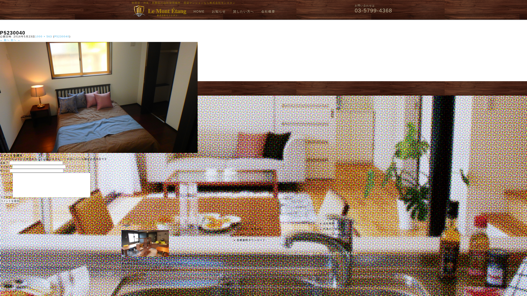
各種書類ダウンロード (251, 240)
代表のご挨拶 (331, 229)
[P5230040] (99, 152)
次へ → (15, 40)
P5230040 (61, 36)
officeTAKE (345, 253)
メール (5, 166)
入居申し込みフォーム (251, 234)
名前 (4, 163)
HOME (199, 11)
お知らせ (219, 11)
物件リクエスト (247, 223)
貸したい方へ (243, 11)
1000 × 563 (43, 36)
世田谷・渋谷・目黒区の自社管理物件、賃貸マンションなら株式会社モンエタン (184, 2)
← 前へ (5, 40)
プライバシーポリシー (337, 234)
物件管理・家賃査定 (250, 229)
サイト (4, 170)
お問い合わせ (331, 240)
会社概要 (268, 11)
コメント (6, 196)
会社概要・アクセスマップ (340, 223)
